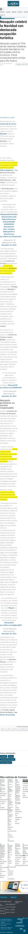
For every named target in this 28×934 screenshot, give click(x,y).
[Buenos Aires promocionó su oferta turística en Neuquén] (10, 802)
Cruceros (7, 907)
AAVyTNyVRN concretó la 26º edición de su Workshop (20, 860)
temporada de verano (8, 124)
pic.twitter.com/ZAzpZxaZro (11, 236)
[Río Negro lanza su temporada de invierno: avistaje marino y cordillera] (10, 850)
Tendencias (8, 904)
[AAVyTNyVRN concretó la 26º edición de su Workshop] (17, 848)
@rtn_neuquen (9, 229)
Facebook (12, 904)
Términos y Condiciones (6, 932)
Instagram (13, 907)
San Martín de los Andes (7, 759)
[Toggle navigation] (3, 9)
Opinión (7, 909)
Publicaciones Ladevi (19, 902)
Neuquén (3, 134)
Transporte (8, 901)
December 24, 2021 (9, 245)
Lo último (8, 12)
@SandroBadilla (9, 222)
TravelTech (3, 913)
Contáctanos (20, 926)
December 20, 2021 (9, 396)
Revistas (7, 912)
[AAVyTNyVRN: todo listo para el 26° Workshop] (25, 848)
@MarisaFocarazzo (9, 219)
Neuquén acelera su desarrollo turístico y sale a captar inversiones (4, 801)
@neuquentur (9, 227)
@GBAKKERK (9, 224)
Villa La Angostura (6, 762)
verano (11, 756)
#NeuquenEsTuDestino (9, 214)
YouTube (12, 912)
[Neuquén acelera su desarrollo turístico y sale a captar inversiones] (2, 785)
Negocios (20, 12)
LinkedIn (12, 909)
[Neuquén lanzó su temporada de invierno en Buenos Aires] (2, 851)
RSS (21, 929)
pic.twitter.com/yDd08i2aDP (11, 387)
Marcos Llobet (9, 118)
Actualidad (3, 901)
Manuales (14, 12)
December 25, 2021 (9, 634)
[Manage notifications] (24, 931)
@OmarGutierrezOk (9, 217)
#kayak (11, 608)
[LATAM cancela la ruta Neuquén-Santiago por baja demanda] (25, 780)
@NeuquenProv (9, 231)
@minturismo (9, 234)
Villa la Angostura (6, 170)
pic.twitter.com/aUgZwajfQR (11, 625)
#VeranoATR (12, 385)
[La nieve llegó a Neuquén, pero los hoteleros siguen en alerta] (17, 791)
